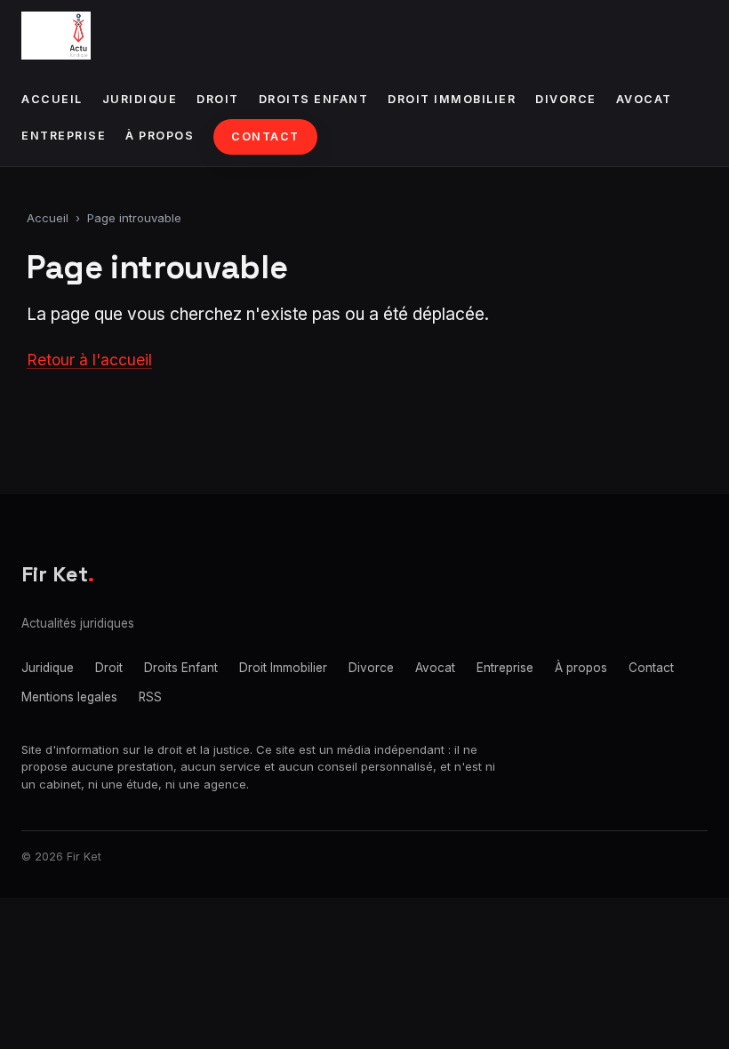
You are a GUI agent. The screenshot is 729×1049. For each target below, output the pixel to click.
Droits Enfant (314, 99)
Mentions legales (69, 697)
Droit (217, 99)
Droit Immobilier (452, 99)
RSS (150, 697)
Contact (265, 136)
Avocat (644, 99)
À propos (159, 135)
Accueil (52, 99)
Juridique (140, 99)
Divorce (566, 99)
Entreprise (63, 135)
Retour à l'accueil (89, 359)
